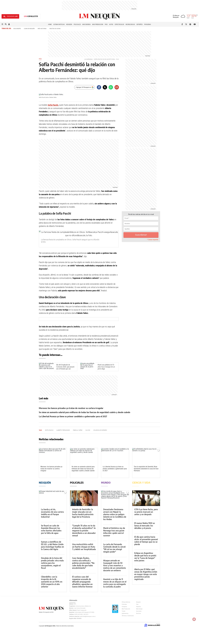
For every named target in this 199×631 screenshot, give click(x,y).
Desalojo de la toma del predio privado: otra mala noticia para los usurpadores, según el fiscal (52, 563)
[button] (2, 24)
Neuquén (69, 24)
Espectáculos (119, 24)
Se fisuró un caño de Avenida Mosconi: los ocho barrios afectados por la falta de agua (51, 529)
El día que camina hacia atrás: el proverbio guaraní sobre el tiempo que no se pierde (146, 540)
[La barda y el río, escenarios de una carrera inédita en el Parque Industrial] (53, 498)
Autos (111, 24)
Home (50, 24)
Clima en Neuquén (29, 28)
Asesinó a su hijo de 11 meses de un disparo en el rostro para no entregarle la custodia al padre (114, 583)
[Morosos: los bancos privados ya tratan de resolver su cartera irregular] (53, 456)
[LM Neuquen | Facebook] (182, 24)
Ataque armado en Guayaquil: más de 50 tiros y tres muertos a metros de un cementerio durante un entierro (114, 565)
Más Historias (42, 28)
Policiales (77, 24)
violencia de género (100, 430)
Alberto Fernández (63, 430)
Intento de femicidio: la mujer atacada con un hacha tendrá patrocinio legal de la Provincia (82, 513)
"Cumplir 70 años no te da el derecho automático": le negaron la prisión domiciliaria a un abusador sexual (84, 530)
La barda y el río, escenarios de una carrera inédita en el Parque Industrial (52, 513)
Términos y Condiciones (127, 615)
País (106, 24)
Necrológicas (130, 24)
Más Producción (97, 24)
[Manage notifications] (194, 619)
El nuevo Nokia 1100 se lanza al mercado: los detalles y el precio (144, 525)
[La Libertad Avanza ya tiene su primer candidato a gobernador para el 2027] (115, 456)
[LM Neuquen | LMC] (31, 16)
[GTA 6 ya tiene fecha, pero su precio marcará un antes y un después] (146, 498)
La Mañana (88, 59)
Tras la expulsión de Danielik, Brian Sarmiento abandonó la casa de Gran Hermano (146, 469)
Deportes (140, 24)
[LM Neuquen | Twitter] (186, 24)
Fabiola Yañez (77, 430)
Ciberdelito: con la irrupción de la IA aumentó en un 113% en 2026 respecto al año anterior (51, 581)
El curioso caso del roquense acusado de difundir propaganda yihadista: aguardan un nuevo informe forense (82, 581)
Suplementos (125, 613)
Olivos (88, 430)
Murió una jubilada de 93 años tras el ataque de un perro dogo (106, 367)
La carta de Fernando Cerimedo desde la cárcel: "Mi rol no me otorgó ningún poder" (114, 548)
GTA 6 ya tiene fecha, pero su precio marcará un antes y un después (146, 512)
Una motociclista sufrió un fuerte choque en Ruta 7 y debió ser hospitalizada (84, 546)
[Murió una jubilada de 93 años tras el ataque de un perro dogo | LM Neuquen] (88, 367)
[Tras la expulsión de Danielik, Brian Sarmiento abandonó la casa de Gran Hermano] (146, 456)
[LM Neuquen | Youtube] (194, 24)
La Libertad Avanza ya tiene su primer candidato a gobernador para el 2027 (73, 416)
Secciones (138, 611)
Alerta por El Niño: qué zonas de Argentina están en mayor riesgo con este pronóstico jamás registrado (145, 574)
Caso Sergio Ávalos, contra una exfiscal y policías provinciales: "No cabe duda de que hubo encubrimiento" (83, 563)
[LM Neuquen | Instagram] (190, 24)
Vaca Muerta (17, 28)
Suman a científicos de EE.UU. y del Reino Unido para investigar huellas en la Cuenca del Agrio (52, 545)
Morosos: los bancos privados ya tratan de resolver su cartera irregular (71, 408)
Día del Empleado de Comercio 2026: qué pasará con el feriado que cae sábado (65, 368)
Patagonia (147, 24)
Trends (123, 611)
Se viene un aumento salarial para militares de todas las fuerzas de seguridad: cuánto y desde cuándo (84, 412)
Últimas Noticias (59, 24)
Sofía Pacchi (98, 59)
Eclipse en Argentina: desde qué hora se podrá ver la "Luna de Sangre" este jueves (145, 557)
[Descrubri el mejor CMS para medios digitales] (152, 627)
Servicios (138, 613)
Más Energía (86, 24)
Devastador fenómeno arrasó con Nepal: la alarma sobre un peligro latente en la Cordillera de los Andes (114, 514)
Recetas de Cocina (55, 28)
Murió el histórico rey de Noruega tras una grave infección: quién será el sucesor (114, 532)
